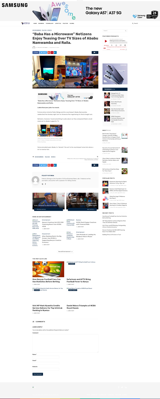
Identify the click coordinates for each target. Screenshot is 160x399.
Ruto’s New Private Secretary (116, 102)
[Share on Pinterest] (52, 52)
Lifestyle (58, 23)
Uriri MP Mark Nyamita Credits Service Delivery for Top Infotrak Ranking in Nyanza (47, 308)
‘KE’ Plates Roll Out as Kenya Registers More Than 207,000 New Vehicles (114, 221)
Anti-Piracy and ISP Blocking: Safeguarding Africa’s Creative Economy (114, 226)
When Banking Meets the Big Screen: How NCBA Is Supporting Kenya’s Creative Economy (51, 239)
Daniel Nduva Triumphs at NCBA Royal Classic (81, 307)
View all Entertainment (64, 251)
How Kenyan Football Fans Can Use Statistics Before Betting (46, 280)
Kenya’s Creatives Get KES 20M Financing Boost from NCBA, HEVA (53, 224)
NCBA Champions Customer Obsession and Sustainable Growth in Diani (118, 119)
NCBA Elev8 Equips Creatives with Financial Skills (86, 223)
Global (72, 23)
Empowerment (46, 234)
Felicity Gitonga (43, 47)
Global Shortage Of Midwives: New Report (117, 197)
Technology (49, 23)
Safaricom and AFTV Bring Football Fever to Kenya (79, 280)
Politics (65, 23)
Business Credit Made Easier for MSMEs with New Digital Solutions (119, 189)
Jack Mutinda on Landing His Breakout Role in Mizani (86, 235)
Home (35, 23)
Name (34, 354)
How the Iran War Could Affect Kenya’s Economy (117, 109)
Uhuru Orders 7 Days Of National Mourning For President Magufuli (118, 204)
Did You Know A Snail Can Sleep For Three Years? (110, 170)
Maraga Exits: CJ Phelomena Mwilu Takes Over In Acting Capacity (117, 95)
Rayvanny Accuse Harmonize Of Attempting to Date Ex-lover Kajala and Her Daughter (111, 149)
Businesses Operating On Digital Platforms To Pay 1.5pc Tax (118, 182)
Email (34, 360)
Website (34, 366)
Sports (49, 30)
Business (41, 23)
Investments (72, 290)
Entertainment (36, 30)
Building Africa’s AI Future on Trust (111, 234)
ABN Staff (47, 228)
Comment (35, 333)
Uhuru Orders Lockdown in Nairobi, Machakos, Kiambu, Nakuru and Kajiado (111, 160)
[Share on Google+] (49, 52)
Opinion (37, 290)
